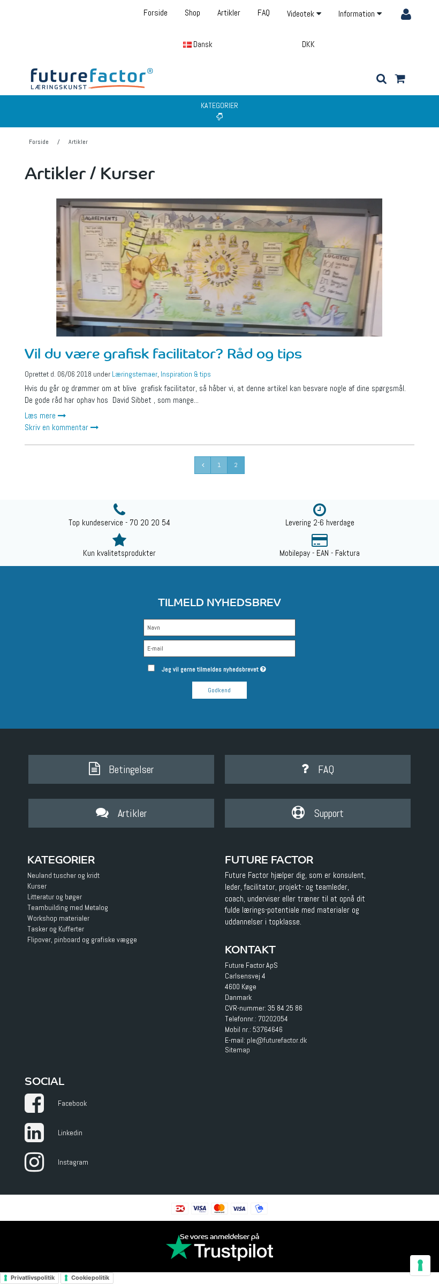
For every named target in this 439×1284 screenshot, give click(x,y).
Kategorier (219, 105)
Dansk (202, 44)
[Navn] (219, 627)
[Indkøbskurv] (399, 80)
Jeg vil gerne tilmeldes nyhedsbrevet (229, 667)
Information (357, 13)
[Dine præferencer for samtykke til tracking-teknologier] (420, 1265)
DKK (308, 44)
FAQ (264, 12)
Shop (192, 12)
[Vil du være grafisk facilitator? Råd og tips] (219, 267)
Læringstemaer (134, 374)
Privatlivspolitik (33, 1277)
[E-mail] (219, 648)
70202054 (273, 1018)
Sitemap (237, 1049)
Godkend (219, 690)
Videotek (301, 13)
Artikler (228, 12)
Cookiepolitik (90, 1277)
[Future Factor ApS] (92, 78)
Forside (155, 12)
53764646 (268, 1029)
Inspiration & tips (186, 374)
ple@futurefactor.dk (277, 1040)
